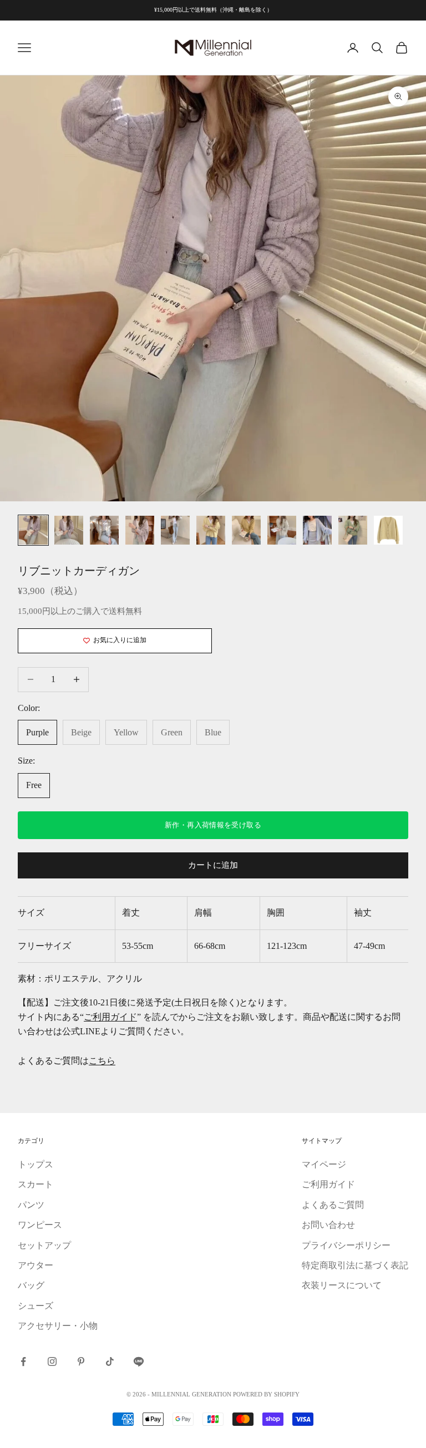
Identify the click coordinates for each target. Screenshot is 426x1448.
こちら (102, 1060)
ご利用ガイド (110, 1017)
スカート (35, 1184)
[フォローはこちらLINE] (138, 1361)
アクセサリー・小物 (58, 1325)
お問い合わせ (328, 1224)
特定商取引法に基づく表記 (355, 1265)
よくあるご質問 (333, 1205)
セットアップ (44, 1245)
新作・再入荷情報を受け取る (213, 825)
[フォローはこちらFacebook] (23, 1361)
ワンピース (40, 1224)
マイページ (324, 1164)
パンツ (31, 1205)
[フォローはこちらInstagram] (52, 1361)
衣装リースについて (342, 1285)
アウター (35, 1265)
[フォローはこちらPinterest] (81, 1361)
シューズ (35, 1305)
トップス (35, 1164)
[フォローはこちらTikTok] (109, 1361)
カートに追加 (213, 865)
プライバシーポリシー (346, 1245)
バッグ (31, 1285)
